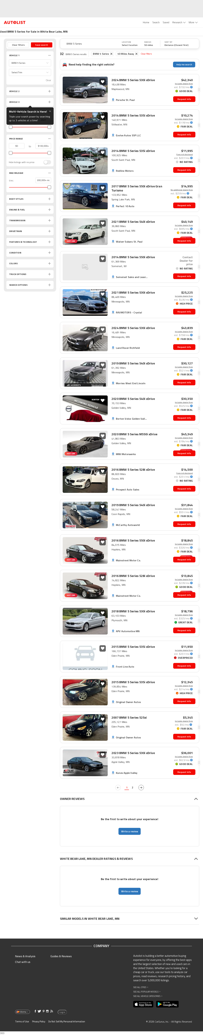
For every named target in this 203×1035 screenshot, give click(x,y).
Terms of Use (22, 1021)
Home (146, 22)
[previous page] (118, 787)
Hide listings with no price (21, 162)
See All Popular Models (146, 991)
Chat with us (22, 962)
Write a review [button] (129, 831)
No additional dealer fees (182, 190)
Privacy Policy (38, 1021)
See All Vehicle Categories (147, 996)
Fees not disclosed (184, 154)
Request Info (184, 99)
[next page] (141, 787)
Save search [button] (41, 44)
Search (156, 22)
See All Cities (140, 987)
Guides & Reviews (61, 956)
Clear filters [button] (18, 44)
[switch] (45, 162)
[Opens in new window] (143, 1004)
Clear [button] (48, 80)
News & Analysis (25, 956)
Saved (166, 22)
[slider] (10, 127)
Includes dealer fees (184, 83)
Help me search (184, 64)
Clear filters (146, 53)
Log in (62, 1012)
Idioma (23, 1011)
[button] (30, 62)
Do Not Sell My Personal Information (66, 1021)
